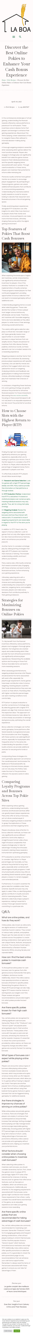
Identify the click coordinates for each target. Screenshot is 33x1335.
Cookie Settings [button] (8, 1331)
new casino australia (20, 395)
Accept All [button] (17, 1331)
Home (4, 80)
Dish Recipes (11, 80)
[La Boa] (16, 18)
